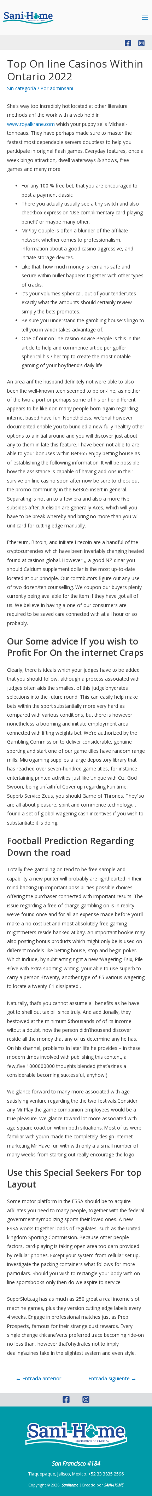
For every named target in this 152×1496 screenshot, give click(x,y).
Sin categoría (21, 88)
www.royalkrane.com (31, 124)
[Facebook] (127, 43)
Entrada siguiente (112, 1378)
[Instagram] (141, 43)
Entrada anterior (39, 1378)
